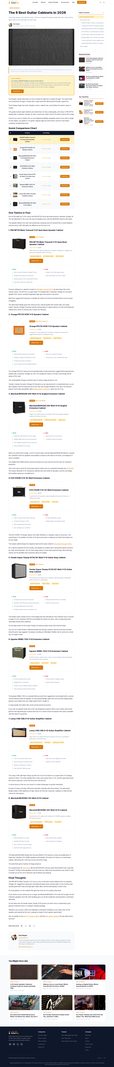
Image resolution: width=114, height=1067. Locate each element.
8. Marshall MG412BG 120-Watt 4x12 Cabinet (92, 43)
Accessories (65, 2)
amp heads (26, 868)
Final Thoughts (84, 46)
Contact (87, 1041)
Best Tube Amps (66, 1038)
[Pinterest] (13, 1044)
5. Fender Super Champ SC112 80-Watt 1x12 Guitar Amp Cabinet (92, 34)
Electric (43, 2)
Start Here (82, 2)
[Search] (100, 2)
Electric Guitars (42, 1038)
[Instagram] (21, 1044)
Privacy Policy (89, 1044)
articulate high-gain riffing (62, 544)
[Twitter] (17, 1044)
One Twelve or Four (85, 20)
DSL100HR (69, 468)
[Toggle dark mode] (103, 2)
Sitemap (100, 1058)
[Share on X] (25, 926)
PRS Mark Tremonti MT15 (44, 289)
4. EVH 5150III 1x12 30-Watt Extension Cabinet (92, 31)
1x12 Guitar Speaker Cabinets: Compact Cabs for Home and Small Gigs (94, 60)
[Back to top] (109, 1064)
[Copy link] (34, 926)
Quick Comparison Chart (87, 17)
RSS (104, 1058)
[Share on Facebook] (21, 926)
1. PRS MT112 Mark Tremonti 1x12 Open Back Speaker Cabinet (92, 23)
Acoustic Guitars (42, 1035)
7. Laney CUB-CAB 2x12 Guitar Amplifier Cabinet (92, 40)
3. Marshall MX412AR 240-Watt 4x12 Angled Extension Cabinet (92, 28)
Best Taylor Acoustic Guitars (69, 1041)
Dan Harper (16, 24)
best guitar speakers (52, 916)
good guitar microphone (42, 389)
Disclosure (88, 1047)
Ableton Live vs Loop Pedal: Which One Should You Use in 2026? (94, 69)
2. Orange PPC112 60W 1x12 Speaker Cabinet (92, 25)
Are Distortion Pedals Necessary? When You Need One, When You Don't (94, 85)
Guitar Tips (41, 1047)
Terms (87, 1050)
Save (42, 47)
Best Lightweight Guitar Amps (70, 1035)
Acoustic (35, 2)
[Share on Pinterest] (29, 926)
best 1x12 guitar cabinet (31, 916)
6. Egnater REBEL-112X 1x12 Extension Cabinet (92, 37)
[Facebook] (10, 1044)
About (86, 1038)
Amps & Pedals (53, 2)
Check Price (16, 91)
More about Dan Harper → (26, 946)
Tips (73, 2)
